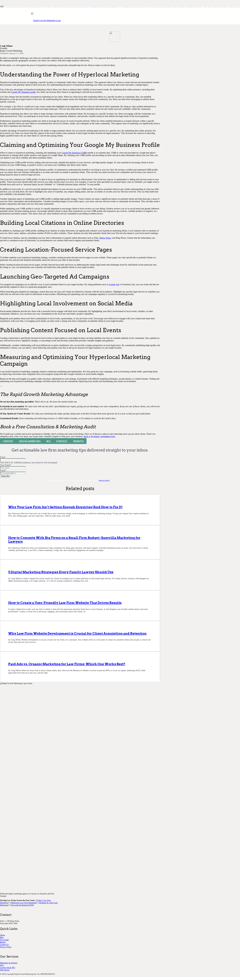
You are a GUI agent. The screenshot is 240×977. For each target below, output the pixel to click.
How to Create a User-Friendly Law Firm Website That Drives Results (65, 603)
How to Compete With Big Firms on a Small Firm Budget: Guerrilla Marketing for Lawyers (74, 539)
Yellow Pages (105, 238)
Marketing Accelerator (9, 963)
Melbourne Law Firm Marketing (24, 903)
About (2, 935)
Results (3, 942)
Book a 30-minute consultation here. (100, 436)
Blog (2, 937)
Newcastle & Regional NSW (22, 905)
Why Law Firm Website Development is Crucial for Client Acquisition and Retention (77, 633)
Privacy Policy (6, 947)
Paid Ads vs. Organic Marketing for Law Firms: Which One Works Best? (66, 664)
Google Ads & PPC (7, 967)
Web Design (4, 970)
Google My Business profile (23, 92)
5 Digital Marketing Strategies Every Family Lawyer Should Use (60, 572)
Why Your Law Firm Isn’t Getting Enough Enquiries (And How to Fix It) (65, 507)
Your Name (5, 465)
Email (2, 457)
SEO (2, 965)
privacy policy (104, 480)
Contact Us (4, 944)
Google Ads (114, 284)
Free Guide (4, 940)
